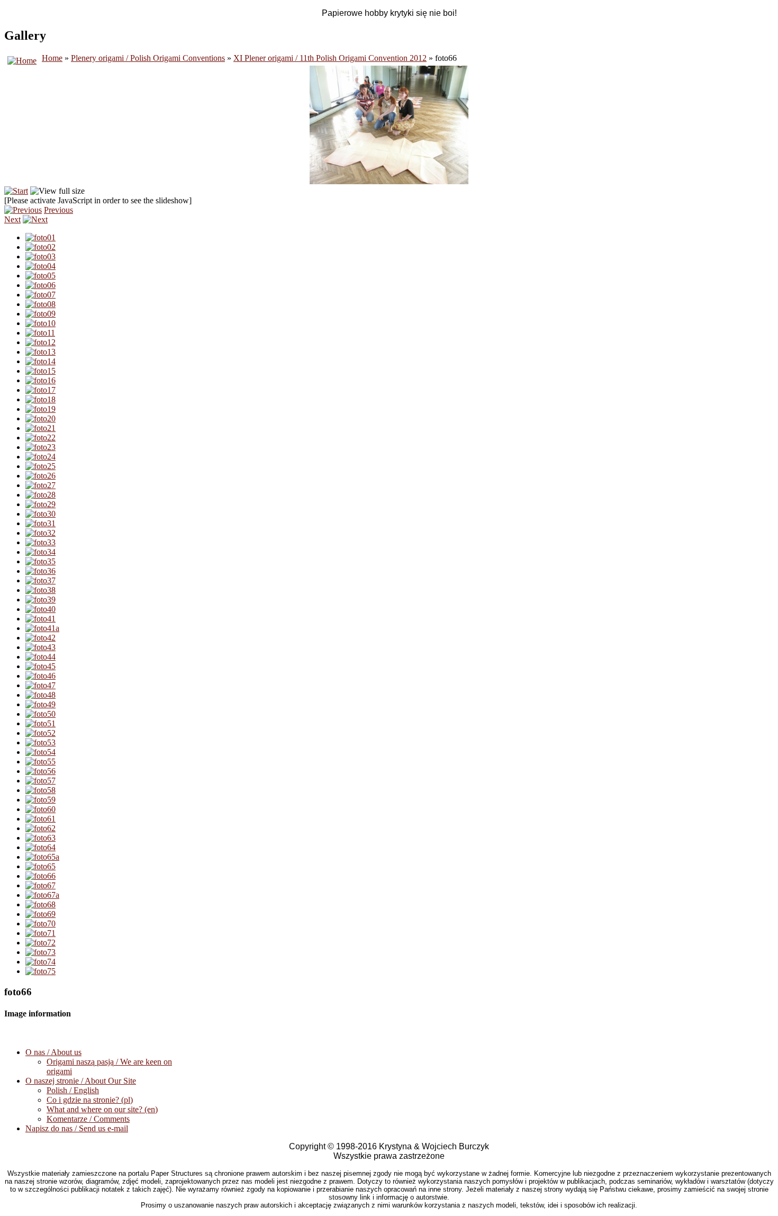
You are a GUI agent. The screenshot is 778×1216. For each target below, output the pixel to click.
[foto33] (40, 542)
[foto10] (40, 323)
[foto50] (40, 713)
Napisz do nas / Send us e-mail (76, 1128)
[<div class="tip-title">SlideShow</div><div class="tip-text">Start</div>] (16, 190)
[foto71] (40, 933)
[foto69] (40, 913)
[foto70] (40, 923)
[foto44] (40, 656)
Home (52, 57)
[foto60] (40, 809)
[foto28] (40, 494)
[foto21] (40, 428)
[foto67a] (42, 894)
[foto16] (40, 380)
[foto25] (40, 466)
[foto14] (40, 361)
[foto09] (40, 313)
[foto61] (40, 818)
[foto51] (40, 723)
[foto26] (40, 475)
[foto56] (40, 771)
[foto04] (40, 266)
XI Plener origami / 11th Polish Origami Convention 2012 (330, 57)
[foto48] (40, 694)
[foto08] (40, 304)
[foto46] (40, 675)
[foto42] (40, 637)
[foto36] (40, 570)
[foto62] (40, 828)
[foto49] (40, 704)
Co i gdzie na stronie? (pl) (90, 1099)
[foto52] (40, 732)
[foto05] (40, 275)
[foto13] (40, 351)
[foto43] (40, 647)
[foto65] (40, 866)
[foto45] (40, 666)
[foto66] (40, 875)
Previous (58, 209)
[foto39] (40, 599)
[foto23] (40, 447)
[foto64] (40, 847)
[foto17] (40, 389)
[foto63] (40, 837)
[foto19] (40, 408)
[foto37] (40, 580)
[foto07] (40, 294)
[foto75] (40, 971)
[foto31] (40, 523)
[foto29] (40, 504)
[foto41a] (42, 628)
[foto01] (40, 237)
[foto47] (40, 685)
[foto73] (40, 952)
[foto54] (40, 751)
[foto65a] (42, 856)
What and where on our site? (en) (102, 1109)
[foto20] (40, 418)
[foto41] (40, 618)
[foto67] (40, 885)
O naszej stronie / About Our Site (80, 1080)
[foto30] (40, 513)
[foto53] (40, 742)
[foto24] (40, 456)
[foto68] (40, 904)
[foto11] (40, 332)
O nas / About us (53, 1052)
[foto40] (40, 609)
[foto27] (40, 485)
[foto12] (40, 342)
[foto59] (40, 799)
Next (12, 219)
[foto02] (40, 246)
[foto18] (40, 399)
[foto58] (40, 790)
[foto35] (40, 561)
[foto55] (40, 761)
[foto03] (40, 256)
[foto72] (40, 942)
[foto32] (40, 532)
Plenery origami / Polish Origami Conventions (148, 57)
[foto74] (40, 961)
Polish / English (73, 1090)
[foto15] (40, 370)
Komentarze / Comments (88, 1118)
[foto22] (40, 437)
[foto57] (40, 780)
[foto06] (40, 285)
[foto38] (40, 590)
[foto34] (40, 551)
